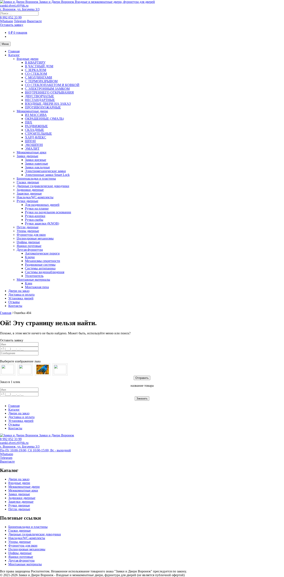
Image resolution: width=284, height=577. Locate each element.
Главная (14, 51)
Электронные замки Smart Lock (47, 175)
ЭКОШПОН (34, 145)
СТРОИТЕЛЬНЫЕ (38, 133)
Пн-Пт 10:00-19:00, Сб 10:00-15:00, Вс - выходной (35, 450)
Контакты (15, 306)
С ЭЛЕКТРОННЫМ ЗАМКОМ (47, 88)
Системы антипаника (40, 268)
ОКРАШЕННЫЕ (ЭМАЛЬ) (44, 118)
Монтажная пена (37, 287)
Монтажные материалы (33, 279)
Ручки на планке (37, 208)
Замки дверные (27, 156)
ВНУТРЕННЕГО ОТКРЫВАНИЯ (49, 92)
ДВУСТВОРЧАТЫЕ (39, 96)
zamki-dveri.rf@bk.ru (14, 5)
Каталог (14, 55)
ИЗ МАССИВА (36, 115)
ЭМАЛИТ (32, 148)
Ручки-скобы (34, 219)
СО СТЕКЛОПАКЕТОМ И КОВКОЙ (52, 85)
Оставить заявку (11, 25)
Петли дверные (27, 227)
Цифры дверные (28, 242)
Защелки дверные (29, 193)
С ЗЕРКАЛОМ (35, 70)
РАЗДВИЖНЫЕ (36, 126)
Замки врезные (35, 160)
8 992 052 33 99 (11, 17)
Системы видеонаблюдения (44, 272)
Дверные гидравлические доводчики (43, 186)
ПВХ (28, 122)
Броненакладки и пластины (36, 178)
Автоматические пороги (42, 253)
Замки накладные (37, 167)
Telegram (20, 21)
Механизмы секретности (42, 261)
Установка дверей (20, 298)
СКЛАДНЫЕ (34, 130)
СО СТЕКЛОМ (36, 73)
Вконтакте (34, 21)
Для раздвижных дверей (42, 204)
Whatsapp (6, 21)
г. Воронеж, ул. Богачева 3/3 (20, 9)
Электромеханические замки (45, 171)
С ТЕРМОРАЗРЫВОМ (41, 81)
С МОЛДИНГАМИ (38, 77)
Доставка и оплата (21, 294)
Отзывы (14, 302)
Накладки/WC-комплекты (35, 197)
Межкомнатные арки (31, 152)
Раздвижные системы (40, 264)
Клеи (28, 283)
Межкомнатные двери (32, 111)
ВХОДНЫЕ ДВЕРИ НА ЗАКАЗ (48, 103)
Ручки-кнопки (35, 216)
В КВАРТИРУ (35, 62)
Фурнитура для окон (31, 234)
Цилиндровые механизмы (35, 238)
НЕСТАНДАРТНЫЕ (40, 100)
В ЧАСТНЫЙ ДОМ (39, 66)
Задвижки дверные (30, 190)
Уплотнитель (34, 276)
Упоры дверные (28, 231)
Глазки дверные (28, 182)
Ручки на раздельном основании (48, 212)
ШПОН (30, 141)
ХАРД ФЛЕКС (35, 137)
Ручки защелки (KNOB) (42, 223)
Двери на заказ (18, 291)
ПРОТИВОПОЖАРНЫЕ (43, 107)
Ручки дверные (27, 201)
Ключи (30, 257)
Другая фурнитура (30, 249)
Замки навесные (36, 163)
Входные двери (27, 59)
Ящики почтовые (29, 246)
